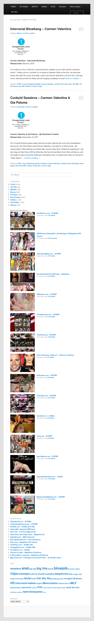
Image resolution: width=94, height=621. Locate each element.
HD (12, 583)
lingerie (39, 583)
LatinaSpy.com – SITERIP (46, 395)
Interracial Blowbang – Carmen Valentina (40, 28)
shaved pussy (56, 588)
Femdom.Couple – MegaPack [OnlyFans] (25, 552)
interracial (68, 84)
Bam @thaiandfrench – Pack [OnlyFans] (25, 539)
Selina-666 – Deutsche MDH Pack (22, 529)
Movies (13, 192)
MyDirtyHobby (15, 587)
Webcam (13, 205)
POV (39, 587)
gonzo (62, 579)
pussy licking (47, 588)
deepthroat (61, 573)
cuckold (57, 84)
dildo (71, 574)
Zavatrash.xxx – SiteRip (45, 416)
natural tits (26, 587)
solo (77, 587)
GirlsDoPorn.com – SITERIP (47, 213)
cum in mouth (37, 573)
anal (25, 568)
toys (44, 592)
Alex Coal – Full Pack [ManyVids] (22, 532)
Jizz (73, 84)
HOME (13, 6)
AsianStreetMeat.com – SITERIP (49, 254)
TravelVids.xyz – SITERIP (46, 335)
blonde (50, 569)
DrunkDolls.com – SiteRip (20, 550)
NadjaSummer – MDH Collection (22, 537)
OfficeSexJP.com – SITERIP (20, 521)
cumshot (49, 573)
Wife (23, 86)
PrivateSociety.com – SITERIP (48, 314)
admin (32, 33)
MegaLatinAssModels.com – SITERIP (51, 497)
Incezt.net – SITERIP (44, 436)
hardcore (77, 578)
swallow (19, 592)
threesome (36, 166)
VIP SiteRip (23, 6)
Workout (28, 86)
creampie (24, 574)
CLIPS (53, 6)
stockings (13, 592)
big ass (32, 568)
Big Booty (31, 163)
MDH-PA (35, 6)
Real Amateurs (75, 6)
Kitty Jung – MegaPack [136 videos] (23, 542)
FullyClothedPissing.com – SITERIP (24, 524)
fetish (33, 578)
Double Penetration (17, 579)
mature (61, 583)
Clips (14, 573)
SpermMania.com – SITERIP (47, 456)
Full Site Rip (44, 578)
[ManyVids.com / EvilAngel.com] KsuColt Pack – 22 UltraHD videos (35, 557)
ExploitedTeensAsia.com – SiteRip (50, 476)
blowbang (31, 84)
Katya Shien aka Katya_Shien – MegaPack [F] (27, 534)
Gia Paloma (75, 163)
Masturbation (50, 583)
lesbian (32, 583)
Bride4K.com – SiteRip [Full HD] (22, 526)
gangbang (55, 579)
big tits (37, 163)
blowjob (37, 84)
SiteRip (44, 6)
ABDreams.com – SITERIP (47, 294)
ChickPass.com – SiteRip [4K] (21, 544)
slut (19, 86)
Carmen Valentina (47, 84)
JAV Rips (14, 12)
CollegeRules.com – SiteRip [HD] (22, 547)
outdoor (34, 588)
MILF (77, 84)
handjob (68, 578)
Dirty (62, 84)
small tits (70, 587)
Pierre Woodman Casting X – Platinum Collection (55, 355)
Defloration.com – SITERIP (47, 375)
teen (26, 592)
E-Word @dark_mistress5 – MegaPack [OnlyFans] (29, 555)
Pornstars (62, 6)
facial (69, 163)
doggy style (77, 574)
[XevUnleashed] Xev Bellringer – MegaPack (53, 274)
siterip (63, 588)
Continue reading (73, 78)
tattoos (29, 166)
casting (77, 569)
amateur (15, 568)
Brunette (44, 163)
